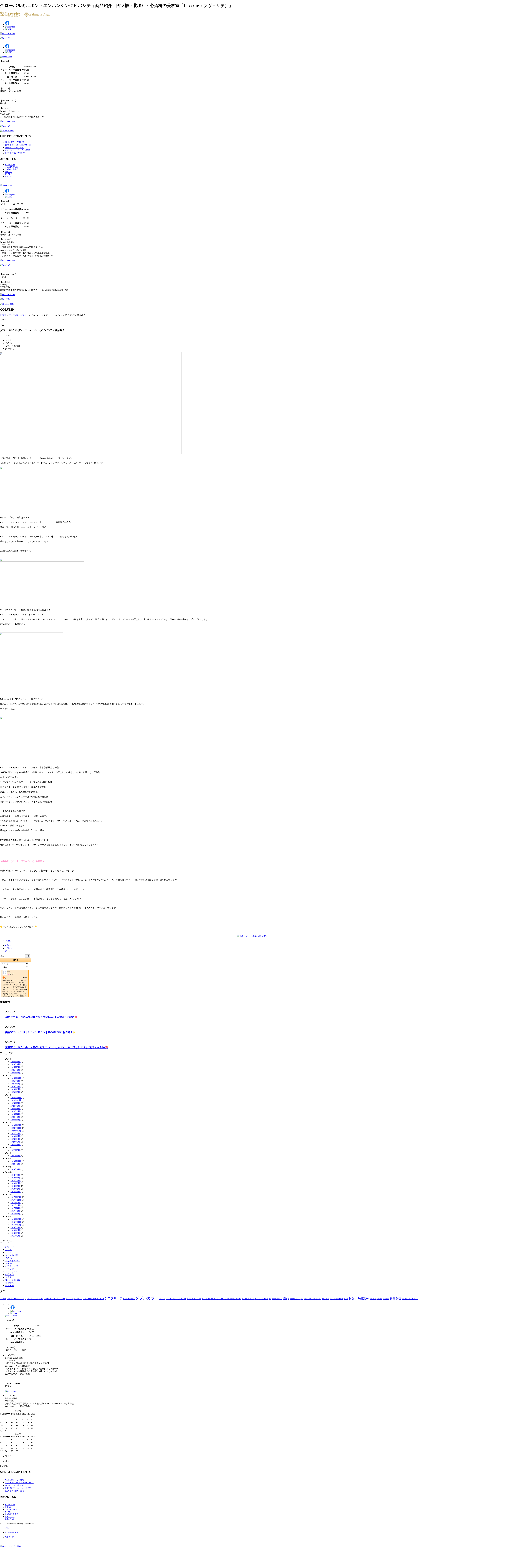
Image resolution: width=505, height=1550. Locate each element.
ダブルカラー (147, 1298)
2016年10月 (16, 1225)
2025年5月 (16, 1089)
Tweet (7, 941)
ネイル (8, 1263)
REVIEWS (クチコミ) (15, 153)
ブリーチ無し (206, 1299)
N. (25, 1299)
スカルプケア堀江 (129, 1299)
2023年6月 (16, 1139)
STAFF (8, 174)
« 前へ (8, 945)
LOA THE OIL (19, 1299)
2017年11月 (16, 1200)
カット (8, 1250)
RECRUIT (9, 176)
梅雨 (371, 1299)
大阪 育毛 (333, 1299)
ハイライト (182, 1299)
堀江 (285, 1298)
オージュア (69, 1299)
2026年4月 (16, 1064)
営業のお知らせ (277, 1299)
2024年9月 (16, 1103)
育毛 (384, 1299)
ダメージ (162, 1299)
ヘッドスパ (227, 1299)
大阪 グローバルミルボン (312, 1299)
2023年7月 (16, 1136)
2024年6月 (16, 1109)
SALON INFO (11, 169)
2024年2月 (16, 1120)
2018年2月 (16, 1189)
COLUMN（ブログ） (15, 142)
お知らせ (9, 1247)
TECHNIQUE (11, 167)
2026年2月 (16, 1070)
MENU (8, 171)
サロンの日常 (11, 1255)
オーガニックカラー (54, 1298)
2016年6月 (16, 1236)
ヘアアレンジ (11, 1266)
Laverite (11, 1298)
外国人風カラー (295, 1299)
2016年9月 (16, 1227)
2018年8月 (16, 1175)
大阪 (302, 1299)
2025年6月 (16, 1086)
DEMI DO (3, 1299)
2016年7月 (16, 1233)
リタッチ (251, 1299)
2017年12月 (16, 1197)
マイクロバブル (236, 1299)
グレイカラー (78, 1299)
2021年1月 (16, 1156)
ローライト (258, 1299)
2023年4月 (16, 1144)
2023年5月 (16, 1142)
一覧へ (8, 948)
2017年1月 (16, 1214)
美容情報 (9, 1283)
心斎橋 (346, 1299)
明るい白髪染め (359, 1298)
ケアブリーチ (114, 1298)
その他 (8, 1258)
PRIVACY (9, 1519)
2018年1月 (16, 1191)
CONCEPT (10, 164)
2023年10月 (16, 1131)
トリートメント (12, 1261)
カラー (8, 1252)
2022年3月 (16, 1150)
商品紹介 (9, 1274)
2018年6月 (16, 1180)
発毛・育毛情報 (12, 1280)
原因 (270, 1299)
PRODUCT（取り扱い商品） (18, 150)
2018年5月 (16, 1183)
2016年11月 (16, 1222)
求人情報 (9, 1277)
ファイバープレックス (194, 1299)
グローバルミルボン (93, 1298)
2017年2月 (16, 1211)
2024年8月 (16, 1106)
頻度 (387, 1299)
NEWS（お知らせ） (14, 147)
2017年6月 (16, 1205)
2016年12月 (16, 1219)
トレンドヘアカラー (172, 1299)
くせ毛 (36, 1299)
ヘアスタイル (11, 1272)
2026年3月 (16, 1067)
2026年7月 (16, 1061)
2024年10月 (16, 1100)
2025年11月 (16, 1078)
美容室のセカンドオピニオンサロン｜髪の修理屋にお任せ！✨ (40, 1032)
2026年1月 (16, 1073)
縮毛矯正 (379, 1299)
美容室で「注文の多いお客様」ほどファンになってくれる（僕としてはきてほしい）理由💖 (56, 1047)
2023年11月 (16, 1128)
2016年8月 (16, 1230)
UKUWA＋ (30, 1299)
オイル (41, 1299)
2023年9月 (16, 1133)
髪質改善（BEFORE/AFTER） (19, 145)
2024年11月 (16, 1097)
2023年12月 (16, 1125)
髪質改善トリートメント (410, 1299)
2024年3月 (16, 1117)
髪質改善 (9, 1285)
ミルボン (245, 1299)
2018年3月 (16, 1186)
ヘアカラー (217, 1298)
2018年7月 (16, 1178)
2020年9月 (16, 1164)
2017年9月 (16, 1203)
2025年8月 (16, 1084)
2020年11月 (16, 1161)
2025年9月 (16, 1081)
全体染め (265, 1299)
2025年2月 (16, 1092)
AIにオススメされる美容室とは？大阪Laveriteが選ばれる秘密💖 (41, 1017)
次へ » (8, 951)
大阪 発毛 (325, 1299)
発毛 (374, 1299)
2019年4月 (16, 1169)
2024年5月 (16, 1111)
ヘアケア (9, 1269)
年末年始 (340, 1299)
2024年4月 (16, 1114)
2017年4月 (16, 1208)
